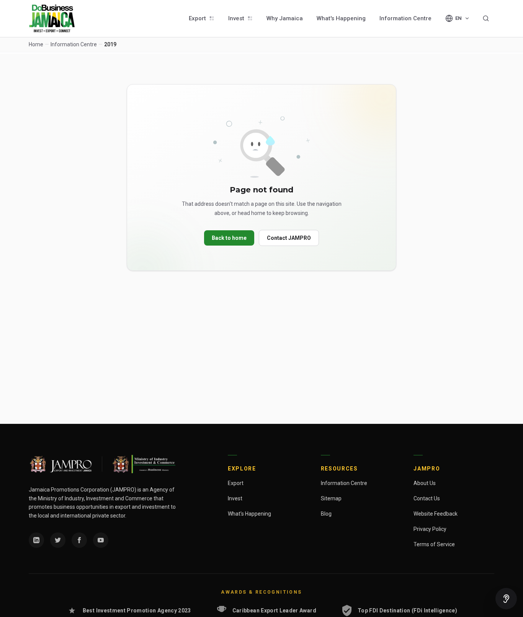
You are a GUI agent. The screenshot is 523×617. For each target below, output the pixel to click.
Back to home (229, 238)
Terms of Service (434, 544)
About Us (424, 483)
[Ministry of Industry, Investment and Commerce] (143, 464)
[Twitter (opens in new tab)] (57, 540)
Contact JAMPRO (289, 238)
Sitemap (331, 498)
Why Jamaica (284, 18)
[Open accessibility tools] (506, 598)
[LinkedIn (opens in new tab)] (36, 540)
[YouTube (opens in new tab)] (100, 540)
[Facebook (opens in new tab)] (79, 540)
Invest (236, 18)
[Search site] (485, 18)
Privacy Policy (429, 529)
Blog (326, 514)
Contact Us (426, 498)
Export (197, 18)
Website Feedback (435, 514)
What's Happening (341, 18)
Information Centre (405, 18)
